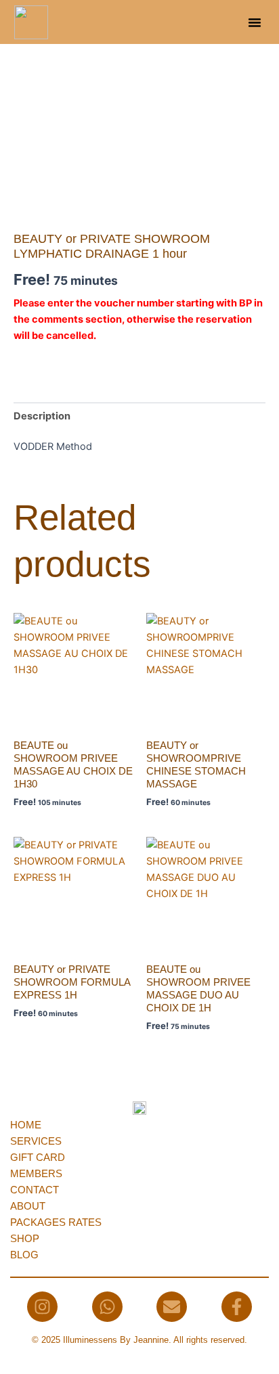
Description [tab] (42, 416)
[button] (254, 22)
